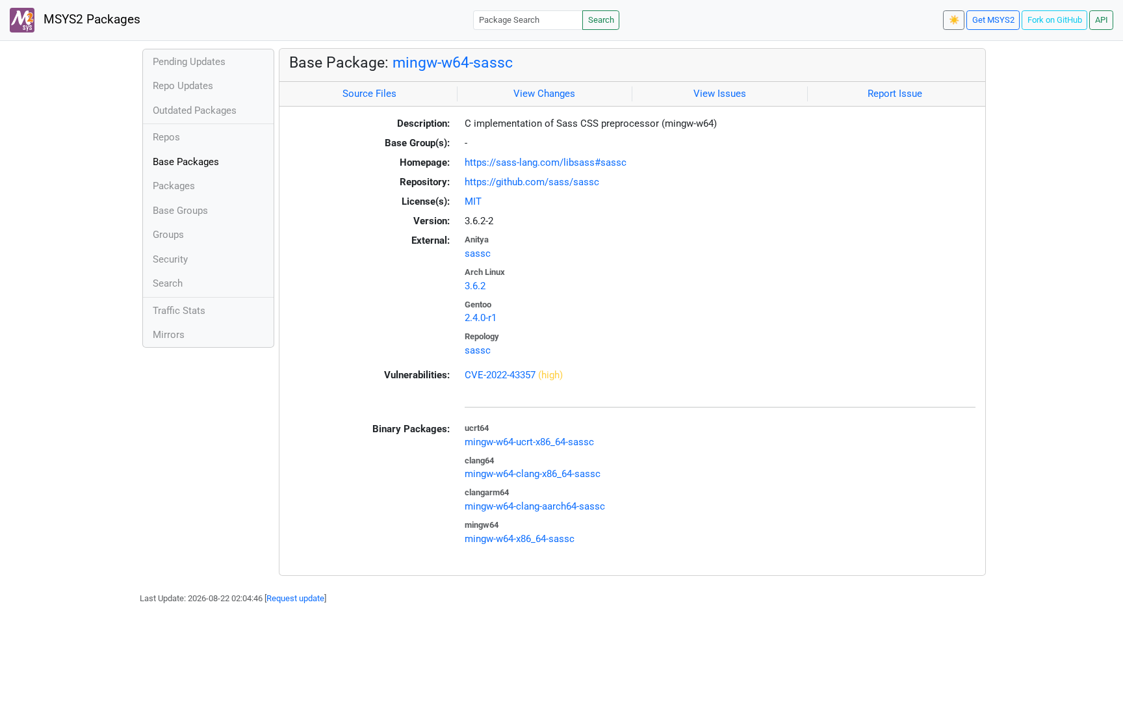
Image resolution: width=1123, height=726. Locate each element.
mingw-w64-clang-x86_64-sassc (532, 474)
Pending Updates (189, 62)
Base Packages (186, 162)
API (1101, 20)
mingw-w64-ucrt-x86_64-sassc (529, 442)
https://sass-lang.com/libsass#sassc (545, 162)
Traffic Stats (179, 311)
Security (170, 259)
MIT (473, 201)
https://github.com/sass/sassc (532, 182)
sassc (478, 253)
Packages (174, 186)
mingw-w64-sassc (453, 62)
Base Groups (180, 210)
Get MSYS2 (993, 20)
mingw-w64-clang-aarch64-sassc (535, 506)
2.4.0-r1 (481, 318)
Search (601, 20)
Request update (295, 598)
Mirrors (169, 335)
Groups (168, 234)
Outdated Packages (195, 110)
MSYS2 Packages (90, 19)
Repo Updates (183, 86)
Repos (166, 137)
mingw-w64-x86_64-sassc (519, 539)
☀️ (954, 20)
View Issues (719, 93)
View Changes (544, 93)
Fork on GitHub (1054, 20)
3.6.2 (475, 286)
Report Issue (895, 93)
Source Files (369, 93)
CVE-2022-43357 (500, 375)
